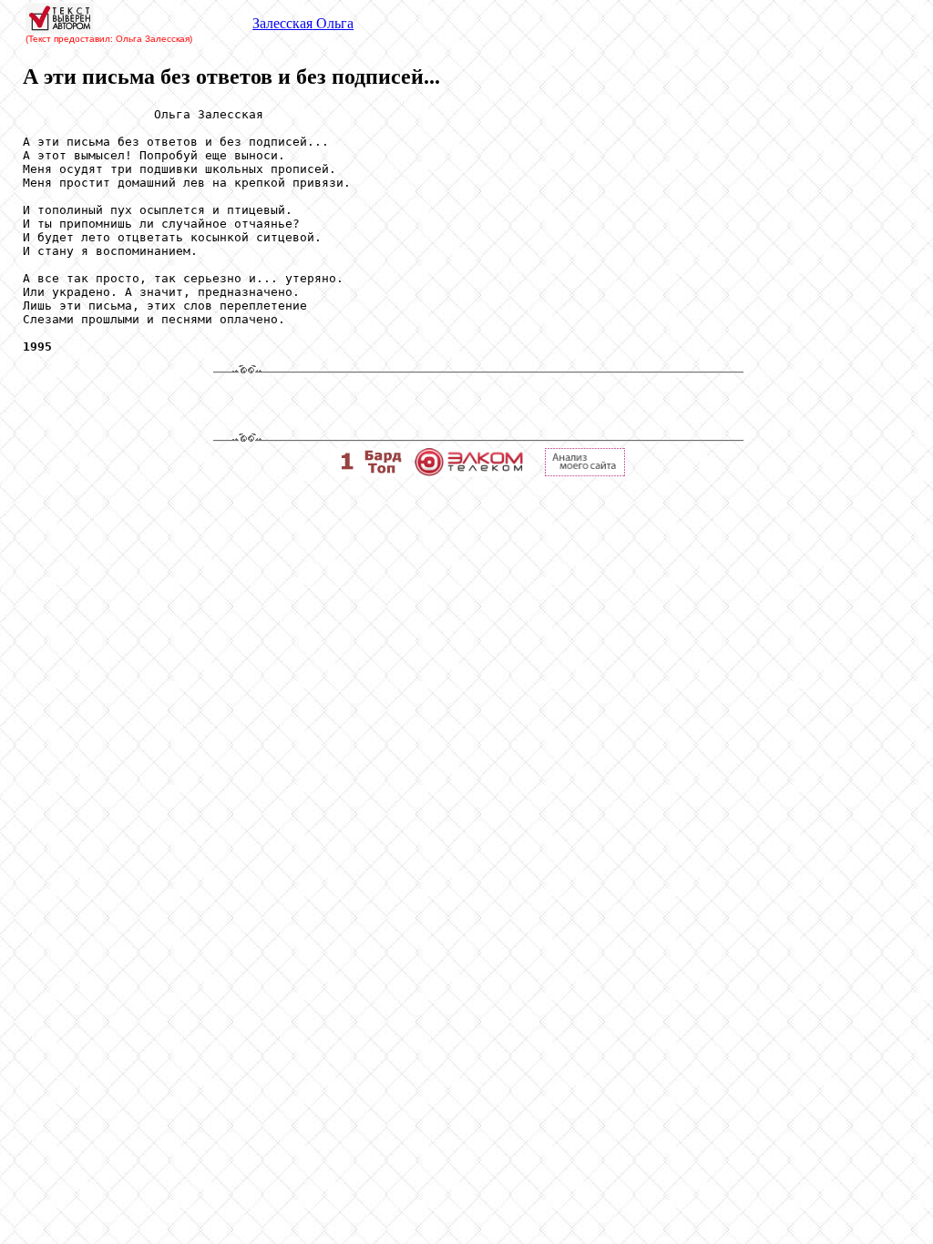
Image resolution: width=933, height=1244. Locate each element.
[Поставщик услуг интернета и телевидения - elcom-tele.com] (469, 471)
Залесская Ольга (303, 23)
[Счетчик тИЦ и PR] (585, 471)
